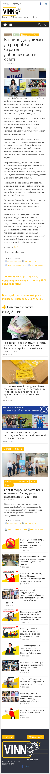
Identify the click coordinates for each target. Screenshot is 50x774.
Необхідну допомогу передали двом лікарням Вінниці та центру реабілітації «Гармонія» (31, 697)
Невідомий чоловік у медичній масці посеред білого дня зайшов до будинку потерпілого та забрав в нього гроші (24, 347)
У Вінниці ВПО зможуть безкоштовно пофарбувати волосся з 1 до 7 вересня (32, 681)
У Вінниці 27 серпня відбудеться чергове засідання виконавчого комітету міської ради (30, 632)
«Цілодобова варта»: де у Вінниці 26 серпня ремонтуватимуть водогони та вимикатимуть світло (32, 577)
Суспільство (32, 759)
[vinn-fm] (21, 742)
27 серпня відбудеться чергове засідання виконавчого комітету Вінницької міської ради (30, 649)
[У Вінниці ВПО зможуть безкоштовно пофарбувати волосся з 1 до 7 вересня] (10, 678)
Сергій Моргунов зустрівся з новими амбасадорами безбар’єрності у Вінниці (23, 493)
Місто (36, 35)
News (16, 35)
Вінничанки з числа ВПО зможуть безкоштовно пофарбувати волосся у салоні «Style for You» (30, 616)
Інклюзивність (23, 481)
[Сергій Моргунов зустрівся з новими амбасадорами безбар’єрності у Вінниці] (25, 454)
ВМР (16, 247)
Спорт (30, 747)
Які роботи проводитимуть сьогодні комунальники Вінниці (32, 712)
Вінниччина (26, 35)
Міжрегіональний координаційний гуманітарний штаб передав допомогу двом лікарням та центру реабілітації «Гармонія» (24, 596)
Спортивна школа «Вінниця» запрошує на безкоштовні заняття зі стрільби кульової (24, 435)
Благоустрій (9, 481)
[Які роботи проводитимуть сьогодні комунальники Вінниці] (10, 709)
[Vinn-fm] (5, 24)
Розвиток (8, 485)
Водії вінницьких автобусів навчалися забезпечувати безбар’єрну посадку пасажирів (31, 666)
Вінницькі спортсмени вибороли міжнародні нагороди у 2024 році (23, 297)
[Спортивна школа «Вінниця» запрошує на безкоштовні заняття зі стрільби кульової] (25, 407)
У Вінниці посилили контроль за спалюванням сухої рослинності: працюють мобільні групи (33, 544)
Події (29, 755)
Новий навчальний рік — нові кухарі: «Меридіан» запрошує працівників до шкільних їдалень (33, 560)
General (8, 35)
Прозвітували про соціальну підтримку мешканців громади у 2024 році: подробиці (24, 280)
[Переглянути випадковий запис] (45, 24)
